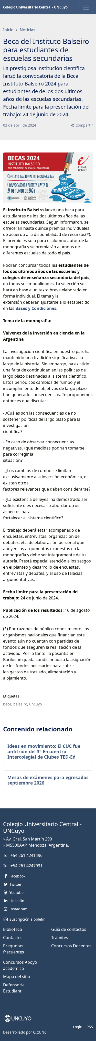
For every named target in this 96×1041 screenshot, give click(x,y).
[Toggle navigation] (86, 7)
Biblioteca (12, 929)
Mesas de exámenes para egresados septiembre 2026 (48, 780)
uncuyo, (36, 704)
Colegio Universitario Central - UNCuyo (35, 7)
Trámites (59, 937)
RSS (90, 1026)
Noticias (27, 30)
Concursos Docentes (71, 946)
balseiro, (20, 704)
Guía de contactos (68, 929)
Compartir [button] (83, 125)
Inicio (8, 30)
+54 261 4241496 (26, 855)
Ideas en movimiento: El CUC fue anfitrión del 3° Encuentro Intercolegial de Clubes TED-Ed (43, 751)
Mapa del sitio (16, 976)
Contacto (12, 937)
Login (77, 1026)
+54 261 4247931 (26, 865)
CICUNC (40, 1032)
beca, (7, 704)
